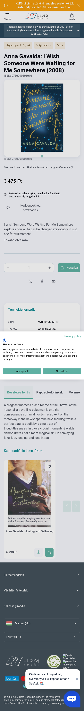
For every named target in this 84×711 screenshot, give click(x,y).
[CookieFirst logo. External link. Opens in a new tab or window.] (4, 340)
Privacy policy (72, 336)
